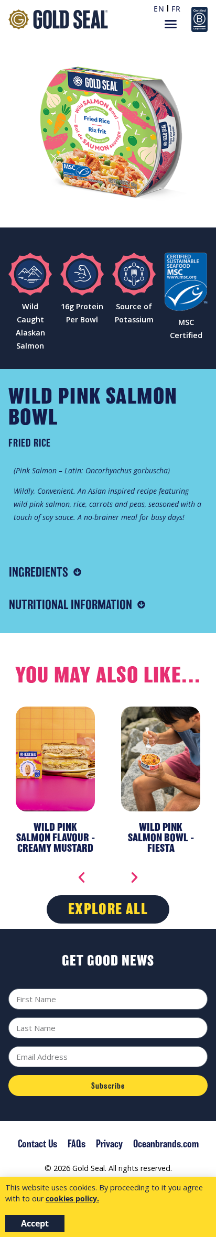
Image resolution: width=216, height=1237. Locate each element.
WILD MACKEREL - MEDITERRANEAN (161, 832)
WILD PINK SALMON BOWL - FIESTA (56, 837)
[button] (171, 24)
